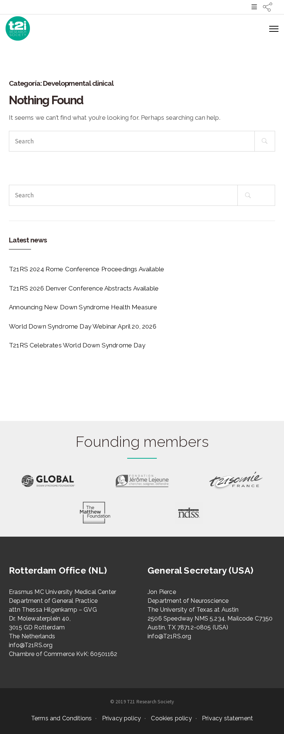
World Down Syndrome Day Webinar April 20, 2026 (82, 326)
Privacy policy (121, 718)
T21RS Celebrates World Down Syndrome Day (77, 345)
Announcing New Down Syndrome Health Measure (83, 307)
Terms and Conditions (61, 718)
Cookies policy (171, 718)
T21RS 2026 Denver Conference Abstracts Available (84, 288)
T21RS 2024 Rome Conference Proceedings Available (86, 269)
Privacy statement (227, 718)
